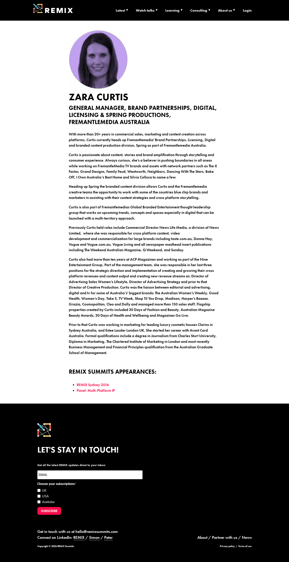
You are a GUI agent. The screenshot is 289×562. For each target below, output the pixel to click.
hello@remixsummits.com (96, 531)
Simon (94, 537)
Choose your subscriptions (56, 484)
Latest (120, 10)
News (247, 537)
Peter (108, 537)
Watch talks (145, 10)
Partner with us (224, 537)
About (202, 537)
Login (247, 10)
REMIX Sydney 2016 (93, 384)
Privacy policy (227, 546)
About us (225, 10)
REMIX (79, 537)
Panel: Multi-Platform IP (96, 390)
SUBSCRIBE (49, 511)
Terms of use (245, 546)
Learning (172, 10)
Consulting (198, 10)
